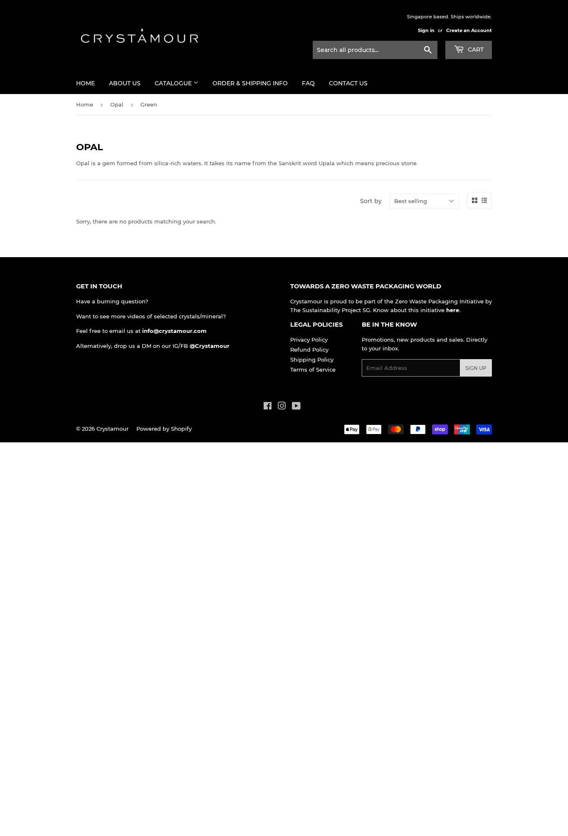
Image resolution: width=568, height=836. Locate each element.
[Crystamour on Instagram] (282, 407)
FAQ (308, 83)
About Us (125, 83)
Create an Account (469, 30)
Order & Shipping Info (250, 83)
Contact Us (348, 83)
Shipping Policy (311, 359)
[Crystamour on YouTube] (296, 407)
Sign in (426, 30)
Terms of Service (313, 369)
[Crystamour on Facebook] (267, 407)
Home (85, 83)
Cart (475, 49)
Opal (116, 104)
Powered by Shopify (164, 428)
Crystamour (112, 428)
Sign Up (476, 368)
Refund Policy (309, 349)
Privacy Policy (309, 339)
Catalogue (174, 83)
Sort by (371, 201)
